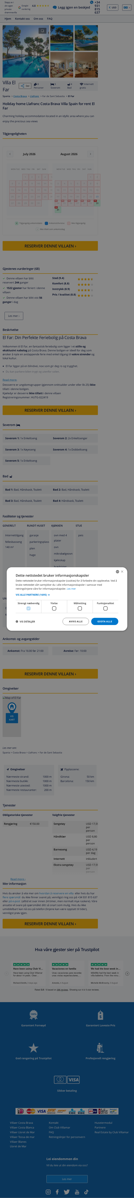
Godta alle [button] (104, 621)
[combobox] (117, 571)
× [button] (122, 571)
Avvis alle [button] (76, 621)
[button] (67, 594)
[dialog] (67, 599)
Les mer (71, 588)
